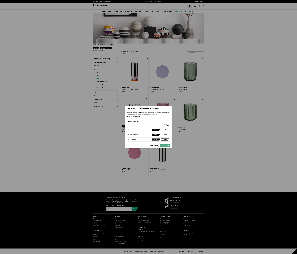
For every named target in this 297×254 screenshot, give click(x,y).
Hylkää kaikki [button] (154, 145)
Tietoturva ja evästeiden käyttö (133, 116)
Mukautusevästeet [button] (133, 130)
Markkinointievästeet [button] (133, 134)
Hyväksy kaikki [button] (165, 145)
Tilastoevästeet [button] (132, 139)
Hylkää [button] (155, 129)
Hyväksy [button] (165, 129)
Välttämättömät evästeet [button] (134, 125)
